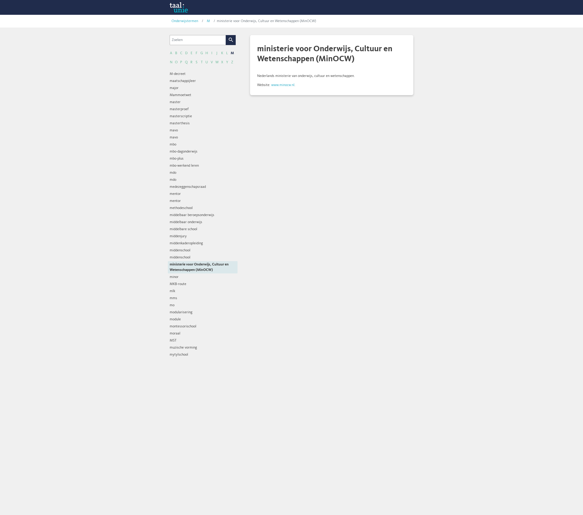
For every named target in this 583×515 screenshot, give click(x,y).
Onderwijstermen (184, 21)
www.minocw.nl (282, 85)
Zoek (231, 40)
